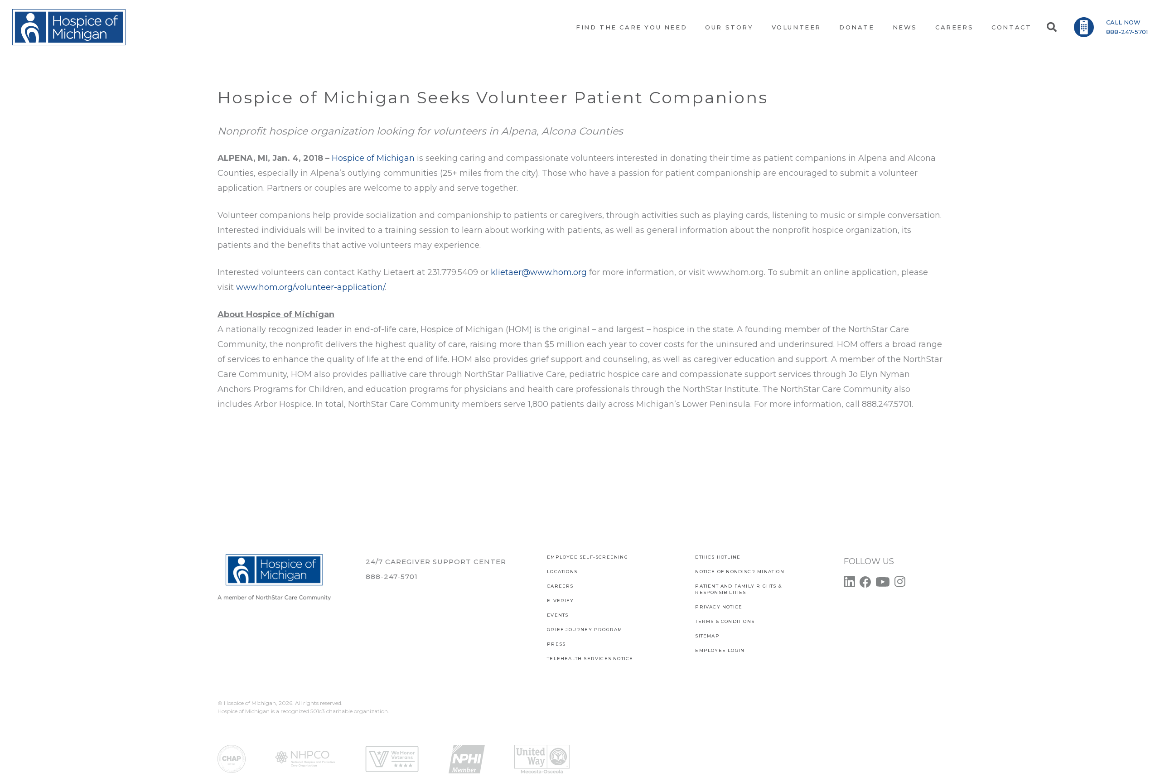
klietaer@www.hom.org (539, 272)
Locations (562, 571)
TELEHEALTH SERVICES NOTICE (590, 658)
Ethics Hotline (717, 557)
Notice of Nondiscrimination (739, 571)
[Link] (69, 27)
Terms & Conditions (724, 621)
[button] (1051, 27)
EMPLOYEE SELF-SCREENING (587, 557)
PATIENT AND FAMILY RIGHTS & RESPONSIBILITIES (738, 589)
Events (557, 615)
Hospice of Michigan (373, 158)
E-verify (560, 600)
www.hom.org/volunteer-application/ (310, 287)
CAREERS (560, 586)
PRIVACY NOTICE (718, 607)
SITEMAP (707, 636)
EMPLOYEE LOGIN (719, 650)
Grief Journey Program (584, 629)
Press (556, 644)
